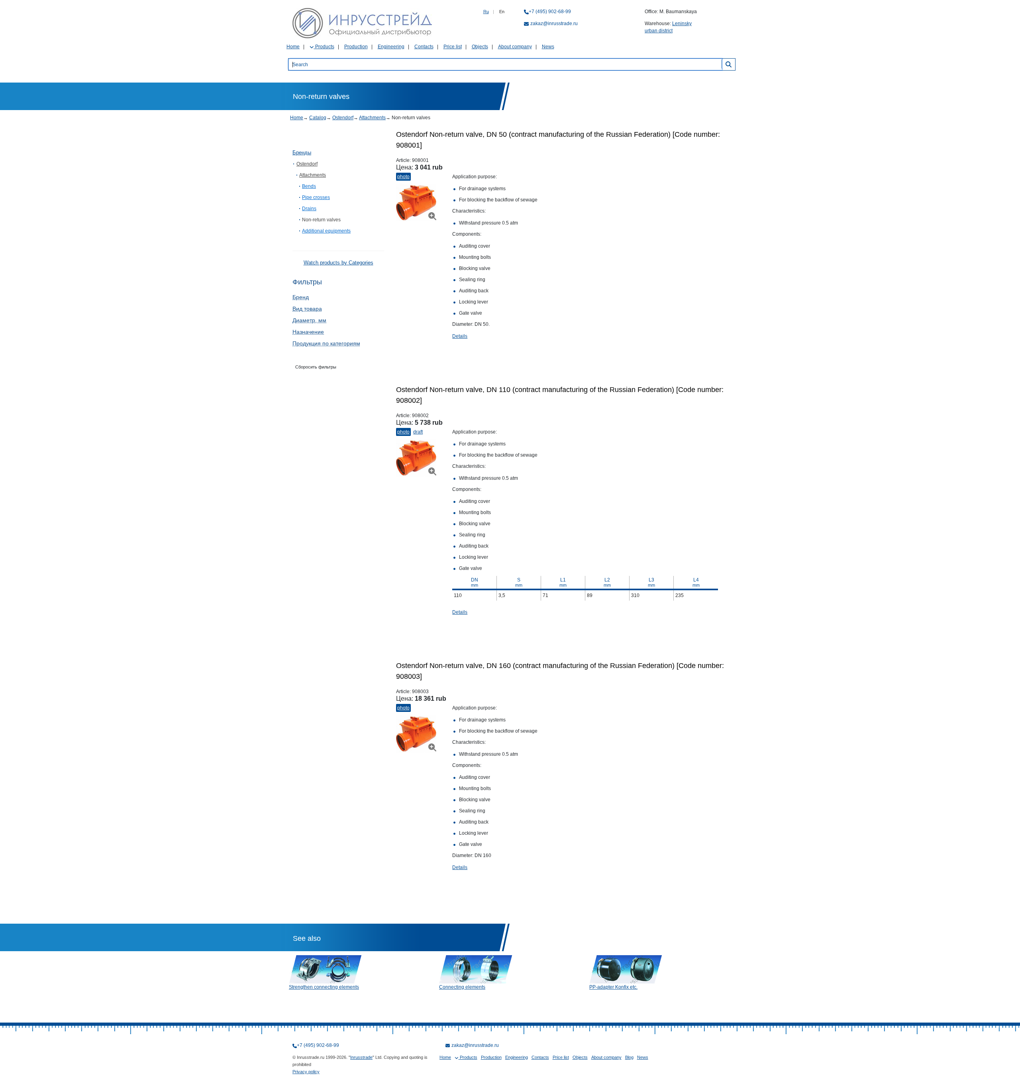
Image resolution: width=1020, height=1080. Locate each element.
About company (515, 46)
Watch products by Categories (338, 263)
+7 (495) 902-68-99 (550, 11)
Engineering (391, 46)
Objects (480, 46)
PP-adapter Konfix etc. (613, 987)
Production (356, 46)
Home (293, 46)
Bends (309, 186)
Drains (309, 208)
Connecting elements (462, 987)
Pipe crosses (316, 197)
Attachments (372, 117)
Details (459, 336)
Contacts (424, 46)
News (548, 46)
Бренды (301, 153)
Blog (629, 1057)
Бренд (300, 297)
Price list (452, 46)
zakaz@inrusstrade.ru (554, 23)
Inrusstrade (361, 1057)
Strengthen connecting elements (324, 987)
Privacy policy (306, 1071)
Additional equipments (326, 231)
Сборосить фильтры (315, 367)
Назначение (308, 332)
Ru (486, 11)
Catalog (317, 117)
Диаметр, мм (309, 320)
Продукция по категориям (326, 343)
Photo (403, 176)
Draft (418, 432)
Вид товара (307, 308)
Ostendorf (342, 117)
